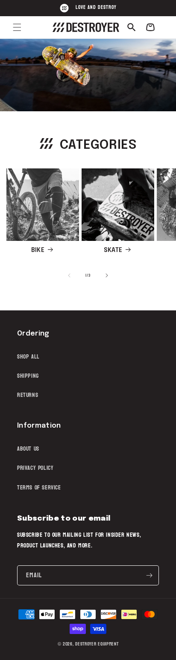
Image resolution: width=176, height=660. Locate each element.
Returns (27, 395)
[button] (17, 27)
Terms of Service (39, 487)
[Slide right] (106, 275)
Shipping (28, 376)
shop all (28, 356)
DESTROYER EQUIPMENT (96, 644)
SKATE (113, 250)
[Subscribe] (149, 575)
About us (28, 448)
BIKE (37, 250)
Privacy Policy (35, 468)
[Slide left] (69, 275)
